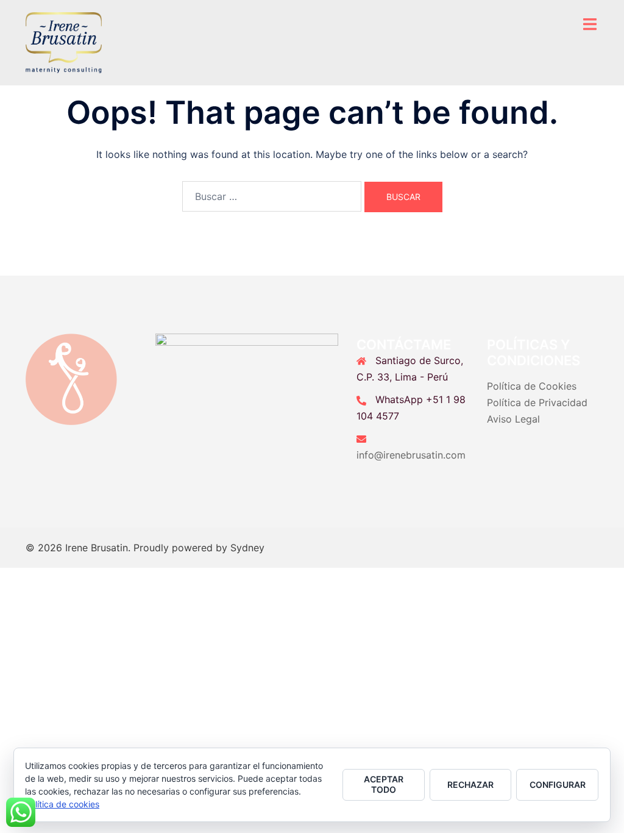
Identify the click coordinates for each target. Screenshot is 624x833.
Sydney (247, 548)
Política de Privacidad (537, 402)
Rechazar (470, 784)
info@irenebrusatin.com (411, 455)
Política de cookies (62, 804)
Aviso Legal (513, 419)
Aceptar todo (383, 784)
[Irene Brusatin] (64, 41)
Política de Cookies (531, 386)
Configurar (558, 784)
